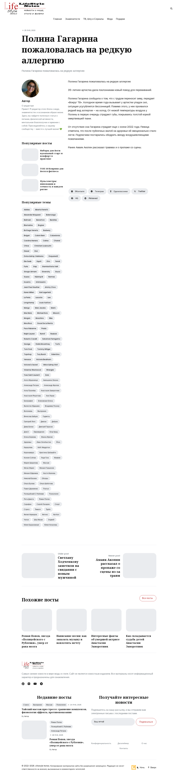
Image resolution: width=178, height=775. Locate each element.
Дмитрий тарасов (46, 427)
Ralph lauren (29, 334)
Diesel (26, 251)
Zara (47, 375)
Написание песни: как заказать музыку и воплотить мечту (71, 639)
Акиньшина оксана (50, 380)
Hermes (51, 277)
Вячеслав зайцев (31, 416)
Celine (46, 240)
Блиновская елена (45, 401)
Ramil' (42, 334)
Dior (36, 251)
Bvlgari (27, 235)
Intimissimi (40, 282)
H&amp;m (39, 277)
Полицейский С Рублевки (61, 726)
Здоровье (27, 442)
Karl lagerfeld (45, 292)
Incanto (27, 282)
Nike (51, 318)
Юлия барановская (31, 525)
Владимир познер (52, 406)
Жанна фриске (47, 437)
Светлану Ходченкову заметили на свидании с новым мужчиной (68, 567)
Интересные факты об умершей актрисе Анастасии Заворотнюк (105, 641)
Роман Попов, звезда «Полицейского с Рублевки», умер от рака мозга (36, 641)
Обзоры (45, 478)
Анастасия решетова (32, 396)
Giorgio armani (30, 271)
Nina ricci (28, 323)
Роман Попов (56, 722)
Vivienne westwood (32, 370)
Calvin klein (40, 235)
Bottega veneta (31, 230)
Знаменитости (72, 19)
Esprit (39, 261)
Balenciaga (51, 215)
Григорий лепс (29, 421)
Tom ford (28, 349)
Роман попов (44, 499)
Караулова (28, 447)
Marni (53, 308)
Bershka (53, 220)
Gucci (57, 271)
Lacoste (39, 297)
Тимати (38, 509)
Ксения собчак (30, 457)
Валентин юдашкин (32, 406)
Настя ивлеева (49, 473)
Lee (49, 297)
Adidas (27, 209)
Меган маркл (29, 468)
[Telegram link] (41, 684)
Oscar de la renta (45, 323)
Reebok (53, 334)
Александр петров (31, 385)
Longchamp (29, 302)
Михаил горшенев (46, 468)
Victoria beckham (43, 359)
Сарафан (27, 504)
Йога (58, 442)
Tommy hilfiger (43, 349)
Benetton (40, 220)
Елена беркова (30, 437)
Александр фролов (51, 385)
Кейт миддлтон (44, 447)
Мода (110, 19)
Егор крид (54, 432)
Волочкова (28, 411)
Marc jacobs (40, 308)
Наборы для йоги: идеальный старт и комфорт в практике (51, 154)
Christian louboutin (42, 246)
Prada (43, 328)
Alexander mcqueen (32, 215)
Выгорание (42, 411)
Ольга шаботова (46, 483)
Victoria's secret (31, 365)
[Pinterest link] (23, 684)
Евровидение (39, 432)
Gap (35, 266)
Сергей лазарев (43, 504)
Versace (27, 359)
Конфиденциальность (101, 743)
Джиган (43, 421)
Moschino (40, 318)
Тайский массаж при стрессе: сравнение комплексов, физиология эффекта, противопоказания (54, 711)
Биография (28, 401)
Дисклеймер (123, 743)
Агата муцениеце (31, 380)
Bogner (41, 225)
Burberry (46, 230)
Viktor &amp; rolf (50, 365)
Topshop (28, 354)
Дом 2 (26, 432)
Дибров (55, 421)
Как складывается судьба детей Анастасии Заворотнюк (138, 641)
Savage (27, 344)
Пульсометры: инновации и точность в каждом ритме (51, 185)
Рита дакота (29, 499)
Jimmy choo (50, 287)
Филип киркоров (30, 514)
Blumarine (28, 225)
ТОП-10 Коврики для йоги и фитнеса (51, 170)
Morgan (27, 318)
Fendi (57, 261)
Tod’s (57, 344)
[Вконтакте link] (29, 684)
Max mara (28, 313)
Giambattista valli (50, 266)
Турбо (48, 509)
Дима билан (29, 427)
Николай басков (30, 478)
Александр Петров (58, 731)
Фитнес (45, 514)
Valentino (55, 354)
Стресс (27, 509)
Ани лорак (50, 396)
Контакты (124, 748)
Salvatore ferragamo (51, 339)
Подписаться (146, 721)
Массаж (46, 463)
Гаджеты (46, 416)
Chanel (57, 240)
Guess (26, 277)
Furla (26, 266)
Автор (26, 101)
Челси (26, 519)
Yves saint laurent (32, 375)
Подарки (120, 19)
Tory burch (41, 354)
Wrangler (50, 370)
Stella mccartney (43, 344)
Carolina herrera (31, 240)
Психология (53, 494)
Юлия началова (50, 525)
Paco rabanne (30, 328)
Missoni (56, 313)
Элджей (51, 519)
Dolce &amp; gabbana (33, 256)
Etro (48, 261)
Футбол (56, 514)
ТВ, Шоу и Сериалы (93, 19)
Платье (46, 488)
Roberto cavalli (30, 339)
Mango (27, 308)
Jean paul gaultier (31, 287)
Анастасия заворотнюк (50, 390)
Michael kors (42, 313)
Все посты (147, 598)
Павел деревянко (31, 488)
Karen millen (29, 292)
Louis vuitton (45, 302)
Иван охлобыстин (44, 442)
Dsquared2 (53, 256)
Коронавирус (29, 452)
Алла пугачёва (30, 390)
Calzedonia (55, 235)
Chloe (26, 246)
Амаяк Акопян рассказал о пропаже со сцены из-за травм (108, 568)
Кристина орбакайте (47, 452)
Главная (57, 19)
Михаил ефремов (31, 473)
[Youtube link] (35, 684)
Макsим (57, 457)
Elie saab (27, 261)
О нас (144, 743)
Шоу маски (38, 519)
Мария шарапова (31, 463)
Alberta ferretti (41, 209)
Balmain (27, 220)
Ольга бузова (29, 483)
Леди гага (45, 457)
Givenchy (46, 271)
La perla (27, 297)
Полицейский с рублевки (34, 494)
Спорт (57, 504)
